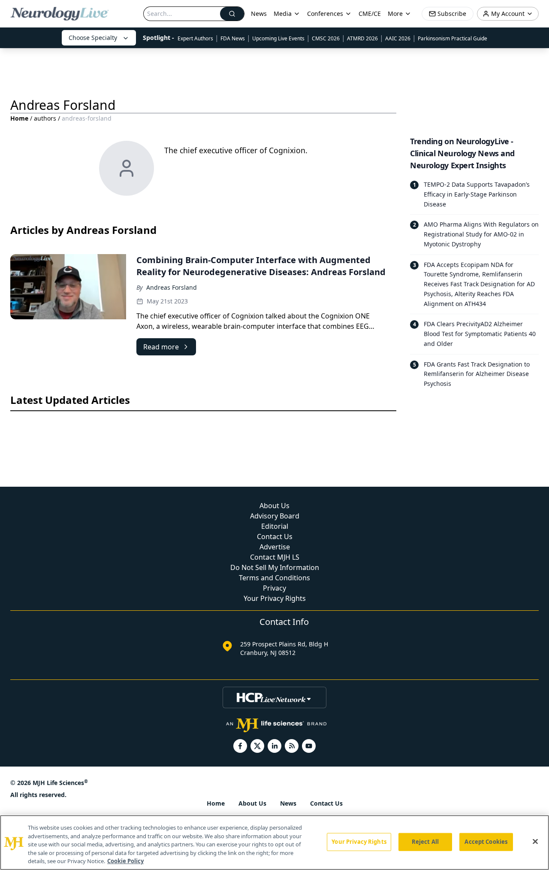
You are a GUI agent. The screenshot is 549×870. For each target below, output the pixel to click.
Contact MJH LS (274, 557)
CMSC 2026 (326, 38)
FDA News (232, 38)
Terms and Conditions (274, 577)
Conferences (325, 13)
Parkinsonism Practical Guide (452, 38)
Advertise (274, 547)
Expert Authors (195, 38)
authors (45, 118)
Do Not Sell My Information (274, 567)
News (259, 13)
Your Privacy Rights (275, 598)
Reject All (425, 842)
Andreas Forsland (171, 287)
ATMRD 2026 (362, 38)
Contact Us (275, 536)
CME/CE (370, 13)
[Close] (535, 841)
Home (19, 118)
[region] (274, 842)
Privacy (274, 588)
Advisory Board (274, 516)
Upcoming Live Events (278, 38)
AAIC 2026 (397, 38)
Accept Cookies (486, 842)
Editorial (274, 526)
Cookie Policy (125, 861)
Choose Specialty (93, 37)
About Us (274, 505)
